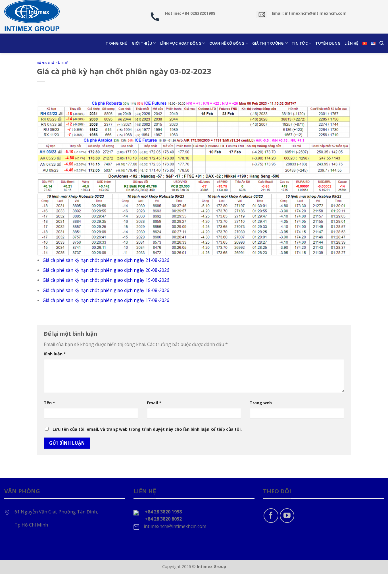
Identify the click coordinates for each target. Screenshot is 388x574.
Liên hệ (351, 43)
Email (154, 402)
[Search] (381, 43)
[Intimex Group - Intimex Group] (32, 17)
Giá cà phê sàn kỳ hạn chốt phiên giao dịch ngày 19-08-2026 (106, 280)
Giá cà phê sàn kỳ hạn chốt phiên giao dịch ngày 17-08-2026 (106, 300)
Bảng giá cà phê (52, 63)
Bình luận (55, 354)
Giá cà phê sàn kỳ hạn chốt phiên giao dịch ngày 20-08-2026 (106, 270)
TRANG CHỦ (117, 43)
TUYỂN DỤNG (328, 43)
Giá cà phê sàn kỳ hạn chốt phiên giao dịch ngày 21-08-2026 (106, 260)
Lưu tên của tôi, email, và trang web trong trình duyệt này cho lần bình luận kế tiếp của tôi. (147, 429)
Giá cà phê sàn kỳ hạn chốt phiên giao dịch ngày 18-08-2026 (106, 290)
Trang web (261, 402)
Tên (49, 402)
